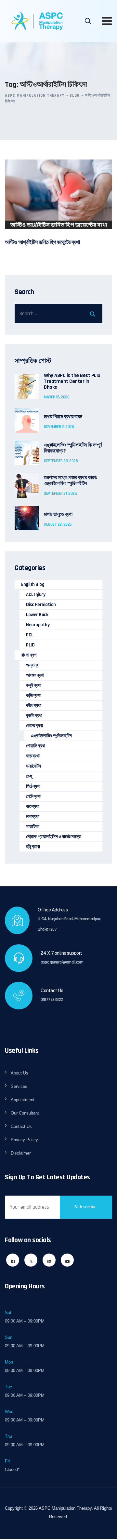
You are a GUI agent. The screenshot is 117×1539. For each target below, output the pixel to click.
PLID (30, 645)
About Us (19, 1073)
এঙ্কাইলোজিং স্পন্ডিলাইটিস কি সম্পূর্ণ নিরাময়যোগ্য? (73, 448)
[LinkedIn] (49, 1260)
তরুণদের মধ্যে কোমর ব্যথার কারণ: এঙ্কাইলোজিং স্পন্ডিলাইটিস (70, 481)
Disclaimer (21, 1153)
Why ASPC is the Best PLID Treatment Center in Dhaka (72, 381)
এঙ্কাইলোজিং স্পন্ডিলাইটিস (51, 736)
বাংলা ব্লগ (28, 655)
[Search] (88, 21)
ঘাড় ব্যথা (32, 756)
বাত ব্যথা (32, 806)
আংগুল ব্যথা (35, 675)
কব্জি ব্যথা (33, 695)
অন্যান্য (32, 665)
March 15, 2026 (56, 397)
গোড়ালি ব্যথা (35, 746)
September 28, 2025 (61, 461)
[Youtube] (67, 1260)
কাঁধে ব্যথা (33, 705)
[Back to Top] (103, 1528)
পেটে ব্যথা (33, 796)
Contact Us (21, 1126)
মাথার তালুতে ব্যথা (58, 515)
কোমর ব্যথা (34, 726)
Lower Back (37, 615)
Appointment (22, 1099)
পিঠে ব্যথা (33, 786)
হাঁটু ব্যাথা (33, 847)
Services (19, 1086)
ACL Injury (35, 594)
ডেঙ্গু (29, 776)
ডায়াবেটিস (33, 766)
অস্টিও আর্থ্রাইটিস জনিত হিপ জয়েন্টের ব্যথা (42, 242)
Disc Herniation (41, 605)
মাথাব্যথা (32, 816)
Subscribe (85, 1207)
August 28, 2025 (58, 524)
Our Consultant (25, 1113)
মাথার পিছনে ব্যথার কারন (63, 417)
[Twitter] (30, 1260)
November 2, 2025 (59, 426)
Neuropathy (37, 625)
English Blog (32, 584)
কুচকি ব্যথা (34, 716)
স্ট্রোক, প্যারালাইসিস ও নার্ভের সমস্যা (53, 837)
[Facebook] (12, 1260)
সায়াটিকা (32, 827)
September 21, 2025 (60, 493)
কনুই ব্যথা (33, 685)
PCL (29, 635)
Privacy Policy (24, 1139)
